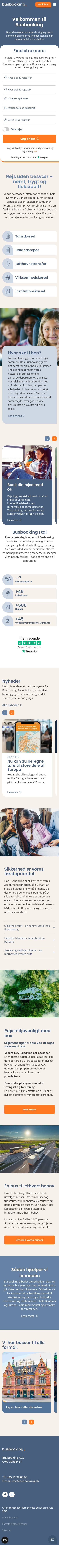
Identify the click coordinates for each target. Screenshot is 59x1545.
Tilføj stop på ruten (18, 98)
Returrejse (16, 129)
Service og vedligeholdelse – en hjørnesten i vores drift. (23, 952)
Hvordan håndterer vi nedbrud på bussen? (24, 939)
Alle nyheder (10, 705)
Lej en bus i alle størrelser (24, 1407)
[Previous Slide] (47, 438)
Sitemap (6, 1530)
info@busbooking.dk (25, 1481)
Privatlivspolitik (10, 1517)
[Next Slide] (54, 438)
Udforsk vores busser (29, 1240)
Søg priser (27, 139)
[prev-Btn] (24, 1422)
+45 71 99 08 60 (17, 1477)
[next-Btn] (31, 1422)
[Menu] (55, 4)
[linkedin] (12, 1494)
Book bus (43, 4)
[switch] (6, 129)
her (35, 151)
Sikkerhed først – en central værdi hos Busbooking (27, 927)
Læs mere (15, 416)
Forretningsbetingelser (14, 1523)
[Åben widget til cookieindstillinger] (4, 1540)
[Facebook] (5, 1494)
